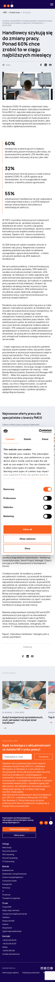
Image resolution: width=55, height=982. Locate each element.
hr (3, 712)
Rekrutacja (6, 847)
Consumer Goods (9, 881)
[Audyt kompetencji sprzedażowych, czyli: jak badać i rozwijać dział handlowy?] (4, 728)
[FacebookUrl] (51, 968)
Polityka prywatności (31, 972)
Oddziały (6, 917)
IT (3, 891)
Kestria (5, 924)
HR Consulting (8, 854)
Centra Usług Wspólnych (12, 877)
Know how (15, 12)
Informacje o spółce (10, 972)
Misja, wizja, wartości (10, 910)
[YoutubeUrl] (48, 968)
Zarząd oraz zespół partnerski (14, 914)
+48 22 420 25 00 (9, 943)
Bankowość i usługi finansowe (14, 874)
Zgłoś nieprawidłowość (12, 931)
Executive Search (9, 851)
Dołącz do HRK (8, 921)
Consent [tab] (10, 439)
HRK (5, 12)
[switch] (47, 498)
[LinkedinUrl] (42, 968)
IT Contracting (8, 861)
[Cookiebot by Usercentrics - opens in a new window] (39, 431)
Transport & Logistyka (11, 898)
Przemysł (6, 894)
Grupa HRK (6, 907)
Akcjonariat (7, 928)
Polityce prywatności (19, 806)
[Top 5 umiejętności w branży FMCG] (50, 722)
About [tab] (45, 439)
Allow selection (27, 539)
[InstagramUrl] (45, 968)
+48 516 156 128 (8, 950)
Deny (27, 548)
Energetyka (7, 884)
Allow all (27, 529)
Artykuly (27, 12)
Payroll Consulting (9, 858)
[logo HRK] (8, 4)
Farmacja (6, 887)
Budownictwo (7, 870)
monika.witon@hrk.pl (11, 954)
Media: (5, 947)
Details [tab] (27, 439)
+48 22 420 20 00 (9, 940)
